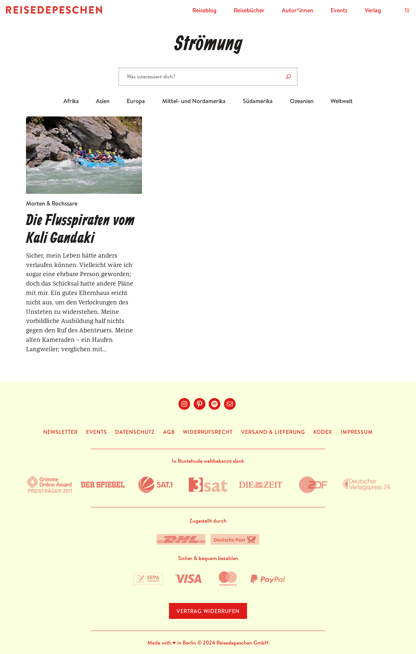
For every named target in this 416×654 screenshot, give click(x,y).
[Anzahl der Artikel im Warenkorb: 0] (406, 10)
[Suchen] (288, 76)
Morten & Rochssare (51, 203)
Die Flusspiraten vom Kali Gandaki (80, 230)
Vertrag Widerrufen (208, 611)
